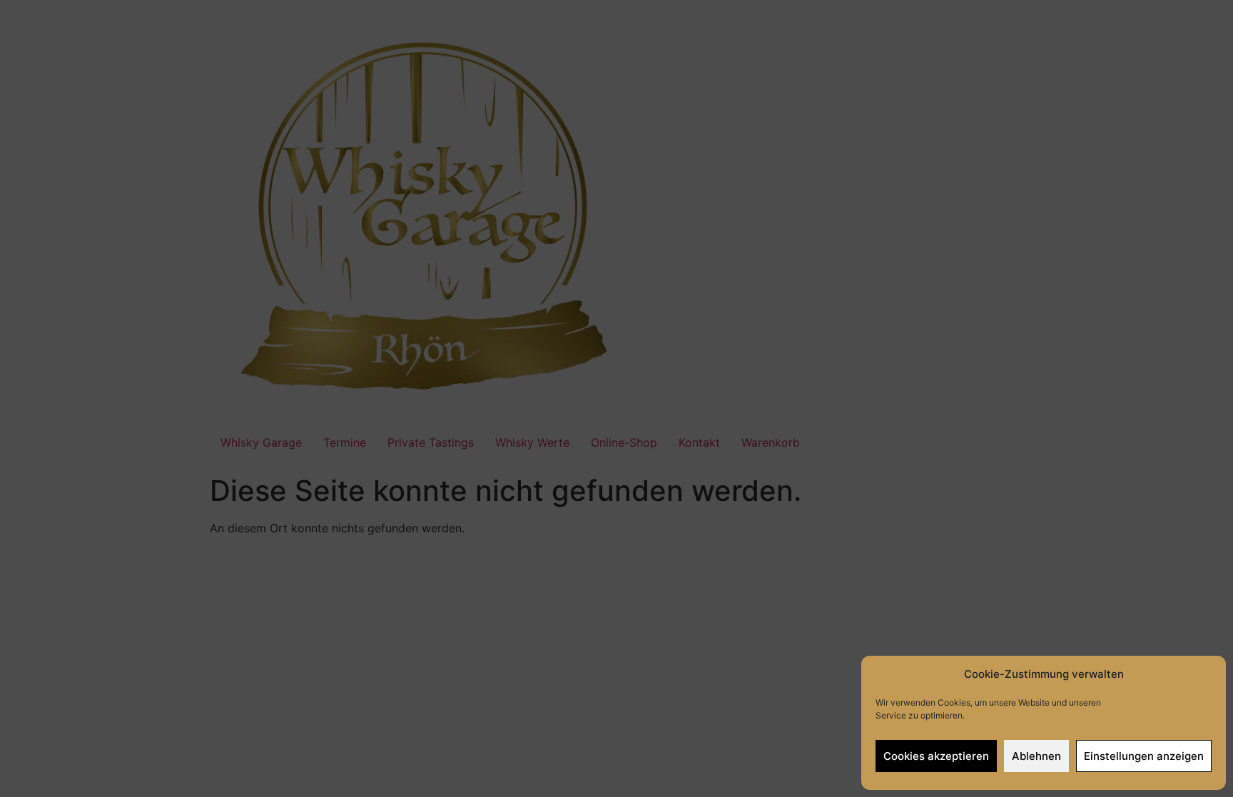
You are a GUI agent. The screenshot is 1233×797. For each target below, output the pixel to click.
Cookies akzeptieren (936, 756)
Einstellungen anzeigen (1144, 756)
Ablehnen (1036, 756)
